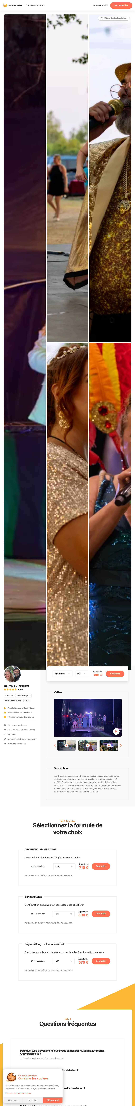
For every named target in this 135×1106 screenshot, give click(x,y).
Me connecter (121, 5)
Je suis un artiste (100, 5)
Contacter (115, 674)
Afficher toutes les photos (115, 18)
